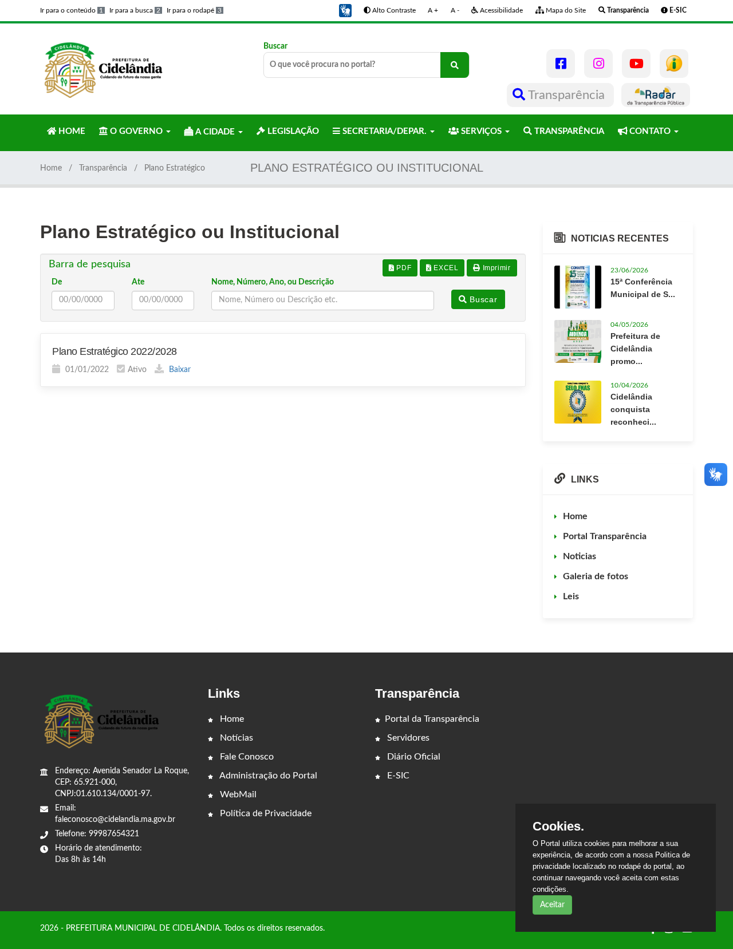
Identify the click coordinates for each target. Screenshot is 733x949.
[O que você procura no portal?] (454, 65)
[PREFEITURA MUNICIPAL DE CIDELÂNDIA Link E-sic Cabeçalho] (674, 63)
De (57, 282)
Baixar (179, 370)
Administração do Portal (267, 775)
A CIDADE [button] (215, 132)
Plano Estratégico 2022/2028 (114, 351)
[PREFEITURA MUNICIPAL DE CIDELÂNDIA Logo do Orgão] (102, 69)
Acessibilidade (500, 10)
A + (433, 10)
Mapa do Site (565, 10)
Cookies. (558, 826)
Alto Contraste (393, 10)
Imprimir (495, 268)
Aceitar (552, 905)
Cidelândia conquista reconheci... (633, 409)
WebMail (237, 794)
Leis (571, 596)
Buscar (275, 46)
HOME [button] (70, 131)
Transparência (566, 95)
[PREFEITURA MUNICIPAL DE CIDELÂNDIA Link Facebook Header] (560, 63)
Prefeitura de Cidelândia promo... (635, 348)
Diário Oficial (412, 756)
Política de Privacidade (265, 813)
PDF (403, 268)
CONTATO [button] (650, 131)
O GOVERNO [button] (136, 131)
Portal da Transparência (432, 718)
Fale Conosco (246, 756)
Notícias (235, 737)
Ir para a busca (134, 10)
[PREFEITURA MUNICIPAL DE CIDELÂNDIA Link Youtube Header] (636, 63)
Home (51, 168)
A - (455, 10)
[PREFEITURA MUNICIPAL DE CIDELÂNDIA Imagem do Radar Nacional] (655, 95)
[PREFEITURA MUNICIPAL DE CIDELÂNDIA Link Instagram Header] (598, 63)
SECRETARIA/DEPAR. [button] (384, 131)
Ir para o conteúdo (71, 10)
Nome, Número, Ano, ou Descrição (272, 282)
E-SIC (397, 775)
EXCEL (445, 268)
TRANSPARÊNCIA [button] (568, 131)
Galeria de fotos (595, 576)
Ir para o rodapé (194, 10)
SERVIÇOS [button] (481, 131)
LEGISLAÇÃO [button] (292, 131)
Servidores (407, 737)
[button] (345, 10)
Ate (138, 282)
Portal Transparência (605, 536)
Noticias (579, 556)
